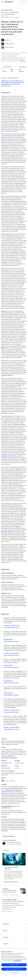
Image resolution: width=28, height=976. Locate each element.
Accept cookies (14, 965)
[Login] (26, 2)
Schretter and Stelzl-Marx (8, 456)
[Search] (22, 2)
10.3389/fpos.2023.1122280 (9, 758)
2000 (19, 135)
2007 (24, 119)
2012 (2, 131)
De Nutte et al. (5, 234)
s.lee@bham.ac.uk (6, 808)
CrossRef (6, 625)
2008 (15, 129)
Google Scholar (14, 625)
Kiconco (21, 176)
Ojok (2, 268)
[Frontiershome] (9, 2)
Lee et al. (3, 378)
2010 (8, 116)
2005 (2, 139)
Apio (2, 196)
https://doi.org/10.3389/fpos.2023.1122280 (10, 17)
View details (22, 67)
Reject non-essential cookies (14, 969)
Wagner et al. (5, 311)
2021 (16, 131)
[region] (14, 962)
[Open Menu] (2, 2)
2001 (9, 137)
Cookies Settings (14, 972)
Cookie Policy (17, 960)
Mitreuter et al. (19, 469)
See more (22, 61)
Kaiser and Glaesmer (7, 531)
